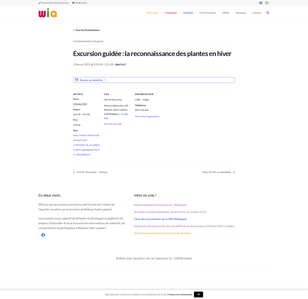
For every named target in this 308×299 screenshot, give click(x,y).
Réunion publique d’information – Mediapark (160, 205)
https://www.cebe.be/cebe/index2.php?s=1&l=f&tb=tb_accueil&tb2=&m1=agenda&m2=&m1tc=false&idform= (86, 145)
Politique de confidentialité (179, 294)
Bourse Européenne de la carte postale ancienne (162, 233)
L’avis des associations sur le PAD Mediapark (160, 219)
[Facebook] (261, 3)
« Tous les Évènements (86, 29)
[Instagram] (267, 3)
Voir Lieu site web (113, 123)
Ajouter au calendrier (91, 80)
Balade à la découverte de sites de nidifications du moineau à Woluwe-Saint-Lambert (184, 226)
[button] (159, 12)
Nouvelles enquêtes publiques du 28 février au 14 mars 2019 (170, 212)
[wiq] (47, 12)
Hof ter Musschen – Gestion (91, 171)
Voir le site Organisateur (147, 116)
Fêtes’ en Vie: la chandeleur (217, 171)
